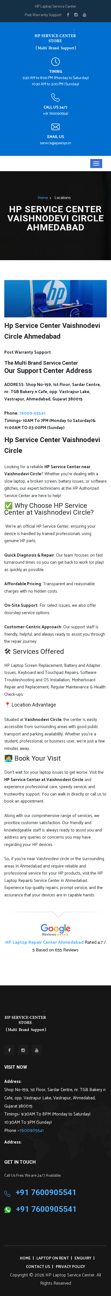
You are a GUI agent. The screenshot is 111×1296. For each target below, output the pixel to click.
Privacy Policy (70, 1267)
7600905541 (32, 1130)
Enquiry (83, 1258)
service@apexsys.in (55, 143)
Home (43, 198)
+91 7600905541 (55, 114)
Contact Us (38, 1267)
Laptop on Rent (52, 1258)
